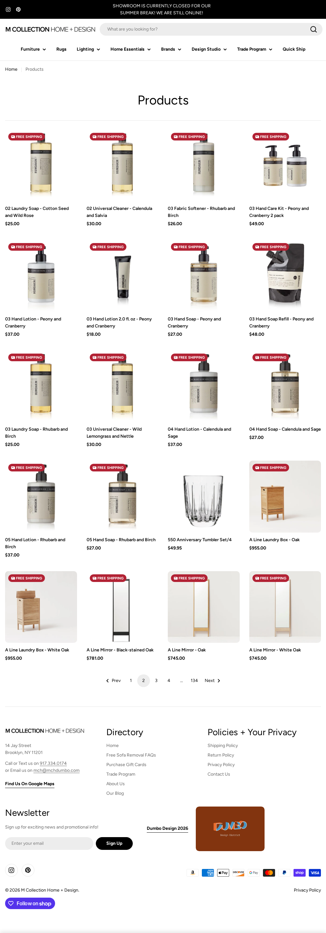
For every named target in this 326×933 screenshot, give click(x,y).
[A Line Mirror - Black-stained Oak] (123, 607)
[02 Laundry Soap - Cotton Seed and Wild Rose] (41, 166)
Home (11, 69)
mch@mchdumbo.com (56, 770)
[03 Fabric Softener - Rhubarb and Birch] (204, 166)
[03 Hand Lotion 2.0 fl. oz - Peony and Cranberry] (123, 276)
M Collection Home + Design (49, 890)
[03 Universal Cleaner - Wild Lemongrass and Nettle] (123, 386)
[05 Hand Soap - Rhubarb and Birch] (123, 497)
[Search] (313, 29)
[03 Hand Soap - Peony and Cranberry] (204, 276)
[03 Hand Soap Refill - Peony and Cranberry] (285, 276)
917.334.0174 (53, 763)
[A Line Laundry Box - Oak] (285, 497)
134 (194, 680)
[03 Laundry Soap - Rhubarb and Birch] (41, 386)
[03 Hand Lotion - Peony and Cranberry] (41, 276)
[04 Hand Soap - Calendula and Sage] (285, 386)
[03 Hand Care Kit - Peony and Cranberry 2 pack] (285, 166)
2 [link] (143, 680)
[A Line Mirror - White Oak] (285, 607)
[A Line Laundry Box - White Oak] (41, 607)
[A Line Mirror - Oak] (204, 607)
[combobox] (211, 29)
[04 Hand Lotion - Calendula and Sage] (204, 386)
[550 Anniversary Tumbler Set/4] (204, 497)
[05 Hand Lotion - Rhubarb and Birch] (41, 497)
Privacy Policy (307, 890)
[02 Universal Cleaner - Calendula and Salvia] (123, 166)
